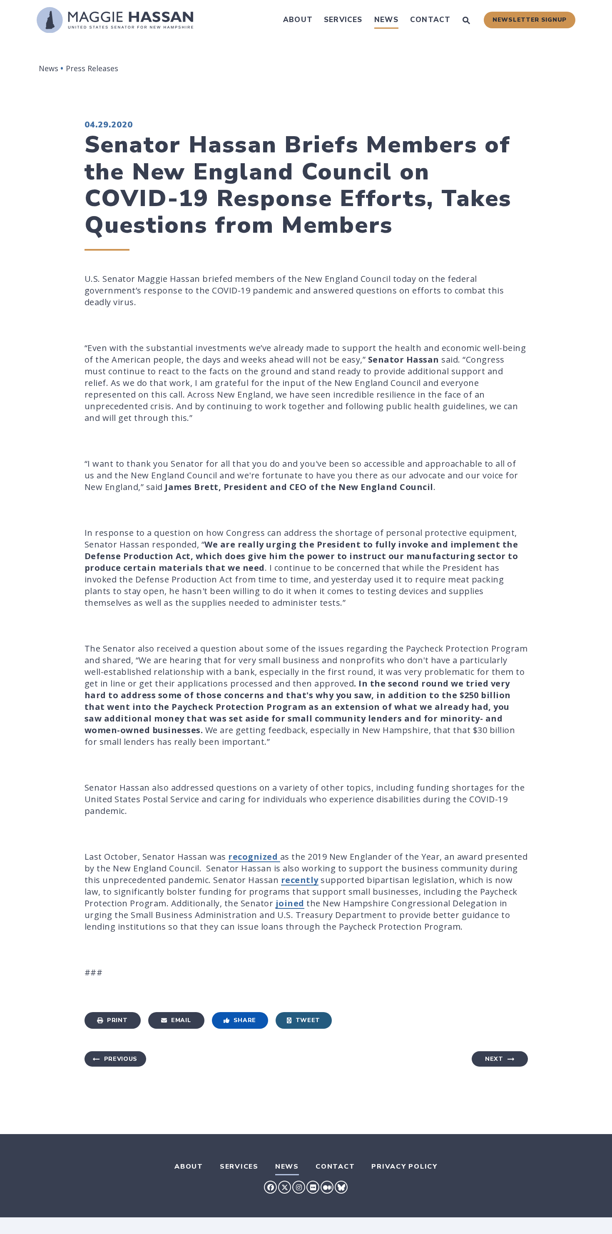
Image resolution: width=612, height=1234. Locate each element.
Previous (121, 1059)
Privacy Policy (404, 1166)
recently (299, 880)
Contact (430, 20)
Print (117, 1020)
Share (245, 1020)
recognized (254, 856)
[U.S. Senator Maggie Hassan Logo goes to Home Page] (115, 20)
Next (494, 1059)
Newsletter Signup (530, 20)
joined (290, 903)
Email (181, 1020)
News (386, 20)
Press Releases (92, 68)
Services (343, 20)
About (298, 20)
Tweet (308, 1020)
